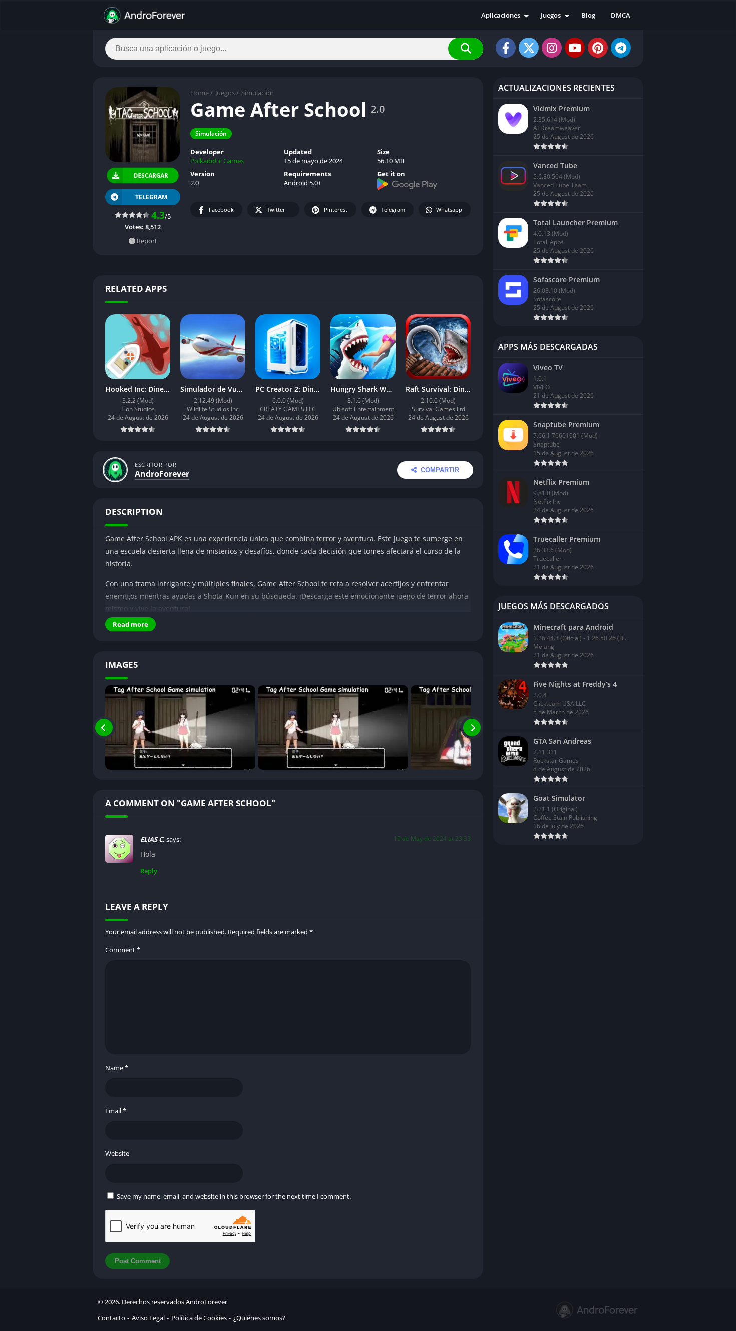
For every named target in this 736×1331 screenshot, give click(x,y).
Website (117, 1153)
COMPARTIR (440, 470)
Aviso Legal (148, 1317)
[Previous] (104, 727)
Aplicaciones (500, 15)
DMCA (620, 15)
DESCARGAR (151, 175)
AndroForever (162, 473)
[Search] (465, 49)
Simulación (257, 92)
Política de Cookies (199, 1317)
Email (115, 1110)
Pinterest (335, 209)
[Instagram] (552, 48)
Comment (122, 949)
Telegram (393, 209)
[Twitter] (529, 48)
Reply (148, 870)
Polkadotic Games (217, 160)
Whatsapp (449, 209)
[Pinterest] (598, 48)
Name (116, 1067)
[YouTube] (575, 48)
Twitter (276, 209)
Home (199, 92)
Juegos (551, 15)
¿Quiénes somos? (259, 1317)
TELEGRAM (151, 197)
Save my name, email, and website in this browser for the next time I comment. (234, 1196)
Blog (588, 15)
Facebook (221, 209)
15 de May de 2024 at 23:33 (432, 838)
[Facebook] (506, 48)
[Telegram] (621, 48)
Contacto (111, 1317)
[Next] (472, 727)
